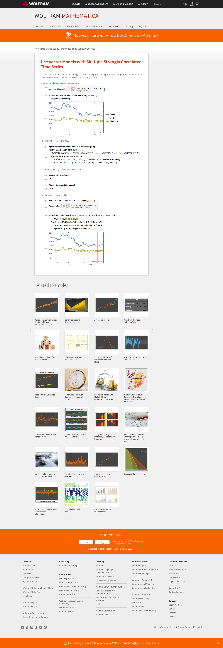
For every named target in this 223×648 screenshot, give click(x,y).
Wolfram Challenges (141, 573)
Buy (102, 542)
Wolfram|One (29, 565)
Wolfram (67, 15)
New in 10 (47, 48)
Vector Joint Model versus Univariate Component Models (74, 396)
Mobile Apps (28, 596)
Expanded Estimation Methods (73, 510)
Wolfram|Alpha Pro (31, 592)
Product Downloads (178, 569)
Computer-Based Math (142, 580)
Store (171, 565)
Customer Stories (94, 26)
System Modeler (30, 581)
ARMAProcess (52, 140)
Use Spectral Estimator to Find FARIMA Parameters (45, 475)
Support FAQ (174, 588)
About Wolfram (175, 604)
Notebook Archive (67, 607)
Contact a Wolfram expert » (123, 549)
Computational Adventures (144, 588)
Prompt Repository (68, 594)
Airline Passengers (102, 320)
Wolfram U (100, 565)
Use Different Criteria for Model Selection (44, 358)
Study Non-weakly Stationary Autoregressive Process (104, 436)
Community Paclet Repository (72, 586)
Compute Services (31, 577)
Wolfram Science (139, 606)
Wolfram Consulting (68, 565)
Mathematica (29, 569)
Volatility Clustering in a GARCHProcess (74, 475)
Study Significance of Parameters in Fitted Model (103, 359)
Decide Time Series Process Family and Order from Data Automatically (46, 322)
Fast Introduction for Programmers (105, 592)
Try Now (143, 26)
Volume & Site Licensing (33, 613)
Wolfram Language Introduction (110, 586)
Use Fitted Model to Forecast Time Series (135, 358)
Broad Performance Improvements (102, 510)
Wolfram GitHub (66, 611)
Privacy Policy (183, 627)
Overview (39, 26)
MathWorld (137, 602)
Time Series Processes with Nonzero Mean (45, 435)
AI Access (27, 573)
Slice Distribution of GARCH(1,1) (102, 475)
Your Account (175, 577)
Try (86, 542)
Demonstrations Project (143, 594)
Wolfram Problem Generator (145, 569)
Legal (172, 627)
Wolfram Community (105, 610)
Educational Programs (106, 580)
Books (98, 604)
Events (172, 616)
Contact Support (176, 592)
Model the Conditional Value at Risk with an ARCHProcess (46, 511)
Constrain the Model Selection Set (132, 321)
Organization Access (177, 581)
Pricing (129, 26)
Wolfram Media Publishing (144, 610)
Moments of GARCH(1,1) (134, 474)
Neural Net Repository (69, 590)
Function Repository (68, 582)
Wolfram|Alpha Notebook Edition (38, 588)
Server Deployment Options (35, 617)
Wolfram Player (30, 606)
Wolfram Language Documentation (104, 571)
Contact (172, 612)
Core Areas (55, 26)
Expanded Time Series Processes (78, 48)
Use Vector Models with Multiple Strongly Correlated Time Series (104, 396)
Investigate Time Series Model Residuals (73, 358)
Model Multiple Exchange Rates (45, 395)
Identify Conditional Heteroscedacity (72, 321)
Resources (114, 26)
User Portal (174, 573)
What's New (73, 26)
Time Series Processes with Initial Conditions (75, 435)
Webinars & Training (105, 576)
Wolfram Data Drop (141, 598)
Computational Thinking (143, 584)
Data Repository (66, 578)
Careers (172, 608)
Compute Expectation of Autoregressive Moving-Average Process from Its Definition (134, 437)
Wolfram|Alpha (139, 565)
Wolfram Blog (102, 614)
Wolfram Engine (30, 602)
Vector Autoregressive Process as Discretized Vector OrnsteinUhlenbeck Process (135, 398)
